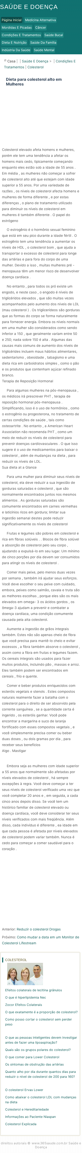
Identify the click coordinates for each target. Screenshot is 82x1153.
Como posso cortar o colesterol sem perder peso (38, 1021)
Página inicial (11, 20)
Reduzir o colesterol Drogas (39, 929)
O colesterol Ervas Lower (24, 1090)
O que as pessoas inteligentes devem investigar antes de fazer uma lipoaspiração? (41, 1040)
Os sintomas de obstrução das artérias (34, 1064)
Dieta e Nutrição (14, 42)
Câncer (40, 27)
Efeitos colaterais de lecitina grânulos (33, 990)
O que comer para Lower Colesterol (32, 1057)
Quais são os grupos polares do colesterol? (38, 1050)
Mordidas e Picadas (17, 27)
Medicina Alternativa (40, 20)
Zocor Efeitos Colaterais (23, 1005)
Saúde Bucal (53, 35)
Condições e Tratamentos (21, 35)
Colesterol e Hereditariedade (27, 1109)
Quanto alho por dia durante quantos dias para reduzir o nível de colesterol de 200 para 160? (40, 1074)
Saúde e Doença (29, 6)
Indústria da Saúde (16, 50)
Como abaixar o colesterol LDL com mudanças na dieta (40, 1099)
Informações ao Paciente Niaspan (30, 1117)
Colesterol (35, 67)
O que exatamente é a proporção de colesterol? (41, 1012)
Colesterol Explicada (20, 1124)
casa (11, 61)
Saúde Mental (44, 50)
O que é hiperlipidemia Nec (25, 997)
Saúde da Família (43, 42)
